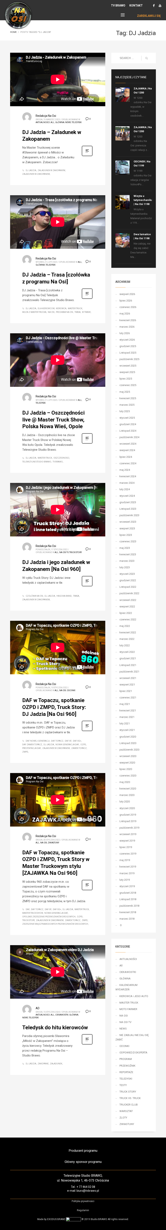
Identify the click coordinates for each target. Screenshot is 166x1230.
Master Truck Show (32, 913)
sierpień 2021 (127, 684)
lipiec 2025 (125, 378)
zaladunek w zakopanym (51, 170)
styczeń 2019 (127, 886)
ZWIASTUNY (53, 843)
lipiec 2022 (125, 612)
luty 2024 (124, 489)
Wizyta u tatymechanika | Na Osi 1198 (143, 200)
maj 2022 (124, 625)
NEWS (68, 122)
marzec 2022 (126, 638)
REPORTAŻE (126, 1072)
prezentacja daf (31, 748)
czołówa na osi (34, 596)
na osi (51, 312)
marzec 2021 (126, 716)
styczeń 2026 (127, 339)
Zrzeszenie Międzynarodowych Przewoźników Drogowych (55, 924)
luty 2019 (124, 879)
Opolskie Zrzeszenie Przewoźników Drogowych (49, 917)
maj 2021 (124, 704)
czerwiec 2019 (127, 853)
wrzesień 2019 (127, 834)
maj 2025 (124, 391)
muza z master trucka (34, 312)
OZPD (83, 744)
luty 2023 (124, 567)
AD (37, 1008)
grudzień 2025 (127, 346)
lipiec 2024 (125, 456)
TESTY (123, 1085)
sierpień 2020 (127, 762)
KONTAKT (136, 5)
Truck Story (28, 920)
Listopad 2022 (127, 586)
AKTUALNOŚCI (43, 122)
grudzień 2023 (127, 502)
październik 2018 (129, 905)
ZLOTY (123, 1117)
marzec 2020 (126, 795)
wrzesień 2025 (127, 365)
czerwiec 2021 (127, 697)
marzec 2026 (126, 326)
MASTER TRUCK (128, 1002)
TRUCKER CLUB (128, 1104)
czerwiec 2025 (127, 385)
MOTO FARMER (128, 1009)
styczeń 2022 (127, 651)
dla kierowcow (46, 308)
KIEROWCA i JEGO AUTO (133, 996)
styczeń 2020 (127, 808)
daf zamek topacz (32, 744)
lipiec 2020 (125, 769)
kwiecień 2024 (127, 476)
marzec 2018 (126, 918)
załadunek (56, 1064)
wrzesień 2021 (127, 678)
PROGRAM (125, 1059)
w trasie (86, 312)
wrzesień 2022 (127, 600)
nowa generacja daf (67, 744)
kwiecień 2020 (127, 788)
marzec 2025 (126, 404)
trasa (77, 312)
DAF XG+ (77, 741)
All (52, 122)
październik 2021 (129, 671)
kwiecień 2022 (127, 632)
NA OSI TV (63, 552)
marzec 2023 (126, 560)
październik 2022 (129, 593)
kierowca (61, 308)
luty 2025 (124, 411)
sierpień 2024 (127, 450)
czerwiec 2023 (127, 541)
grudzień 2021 (127, 658)
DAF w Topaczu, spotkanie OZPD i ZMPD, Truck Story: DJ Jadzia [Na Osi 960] (54, 707)
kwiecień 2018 (127, 912)
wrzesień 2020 (127, 756)
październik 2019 (129, 827)
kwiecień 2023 (127, 554)
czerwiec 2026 (127, 307)
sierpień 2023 (127, 528)
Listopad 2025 (127, 352)
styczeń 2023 (127, 573)
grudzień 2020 (127, 736)
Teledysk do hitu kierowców (55, 1027)
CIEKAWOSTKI (61, 1015)
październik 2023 (129, 515)
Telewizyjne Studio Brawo (36, 462)
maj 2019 (124, 860)
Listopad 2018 (127, 899)
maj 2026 (124, 313)
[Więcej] (87, 155)
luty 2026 (124, 333)
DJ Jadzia (31, 170)
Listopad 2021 (127, 665)
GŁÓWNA (59, 122)
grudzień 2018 (127, 892)
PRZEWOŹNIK (127, 1065)
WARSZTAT (126, 1111)
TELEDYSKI (77, 122)
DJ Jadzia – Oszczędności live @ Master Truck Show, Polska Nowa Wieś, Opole (53, 420)
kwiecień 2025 (127, 398)
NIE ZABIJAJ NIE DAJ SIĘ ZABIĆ (132, 1037)
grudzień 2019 (127, 814)
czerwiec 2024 (127, 463)
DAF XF (68, 741)
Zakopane (43, 1064)
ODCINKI (71, 690)
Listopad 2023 (127, 508)
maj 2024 (124, 469)
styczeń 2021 (127, 729)
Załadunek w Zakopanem (36, 174)
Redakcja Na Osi (46, 115)
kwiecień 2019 (127, 866)
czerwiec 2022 (127, 619)
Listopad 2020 (127, 743)
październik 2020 (129, 749)
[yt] (160, 5)
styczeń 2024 (127, 495)
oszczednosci (61, 458)
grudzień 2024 (127, 424)
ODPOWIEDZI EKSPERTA (133, 1052)
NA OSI (62, 690)
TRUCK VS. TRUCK (130, 1098)
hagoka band (64, 596)
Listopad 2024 (127, 430)
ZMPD (25, 752)
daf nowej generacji (38, 741)
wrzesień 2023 (127, 521)
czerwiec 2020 (127, 775)
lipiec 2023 (125, 534)
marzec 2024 (126, 482)
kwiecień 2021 (127, 710)
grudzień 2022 (127, 580)
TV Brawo (58, 462)
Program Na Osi (64, 312)
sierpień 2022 (127, 606)
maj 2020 (124, 782)
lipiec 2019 (125, 847)
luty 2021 (124, 723)
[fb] (154, 5)
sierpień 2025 (127, 372)
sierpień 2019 (127, 840)
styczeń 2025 (127, 417)
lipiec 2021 (125, 691)
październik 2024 (129, 437)
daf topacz (57, 741)
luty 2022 (124, 645)
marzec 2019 (126, 873)
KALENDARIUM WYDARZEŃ (126, 987)
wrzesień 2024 (127, 443)
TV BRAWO (118, 5)
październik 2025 (129, 359)
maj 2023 (124, 547)
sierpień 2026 (127, 294)
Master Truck (75, 308)
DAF (28, 909)
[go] (146, 58)
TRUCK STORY (75, 552)
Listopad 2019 (127, 821)
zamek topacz (79, 748)
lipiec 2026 (125, 300)
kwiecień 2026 (127, 320)
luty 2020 (124, 801)
